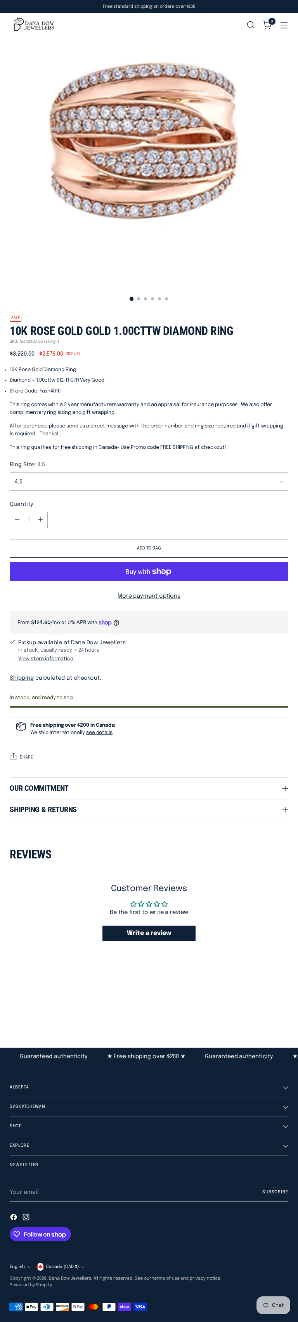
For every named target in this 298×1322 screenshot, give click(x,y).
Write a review (149, 933)
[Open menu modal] (284, 25)
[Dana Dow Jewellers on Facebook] (14, 1218)
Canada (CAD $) (62, 1266)
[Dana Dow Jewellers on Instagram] (26, 1218)
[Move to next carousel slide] (281, 1005)
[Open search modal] (251, 25)
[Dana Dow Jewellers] (33, 25)
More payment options (149, 596)
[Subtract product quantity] (17, 520)
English (17, 1266)
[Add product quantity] (40, 520)
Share (26, 757)
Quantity (21, 504)
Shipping (21, 678)
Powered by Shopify (31, 1285)
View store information (45, 658)
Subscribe (275, 1192)
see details (99, 732)
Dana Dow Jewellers (70, 1278)
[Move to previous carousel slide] (263, 1005)
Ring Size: (27, 464)
